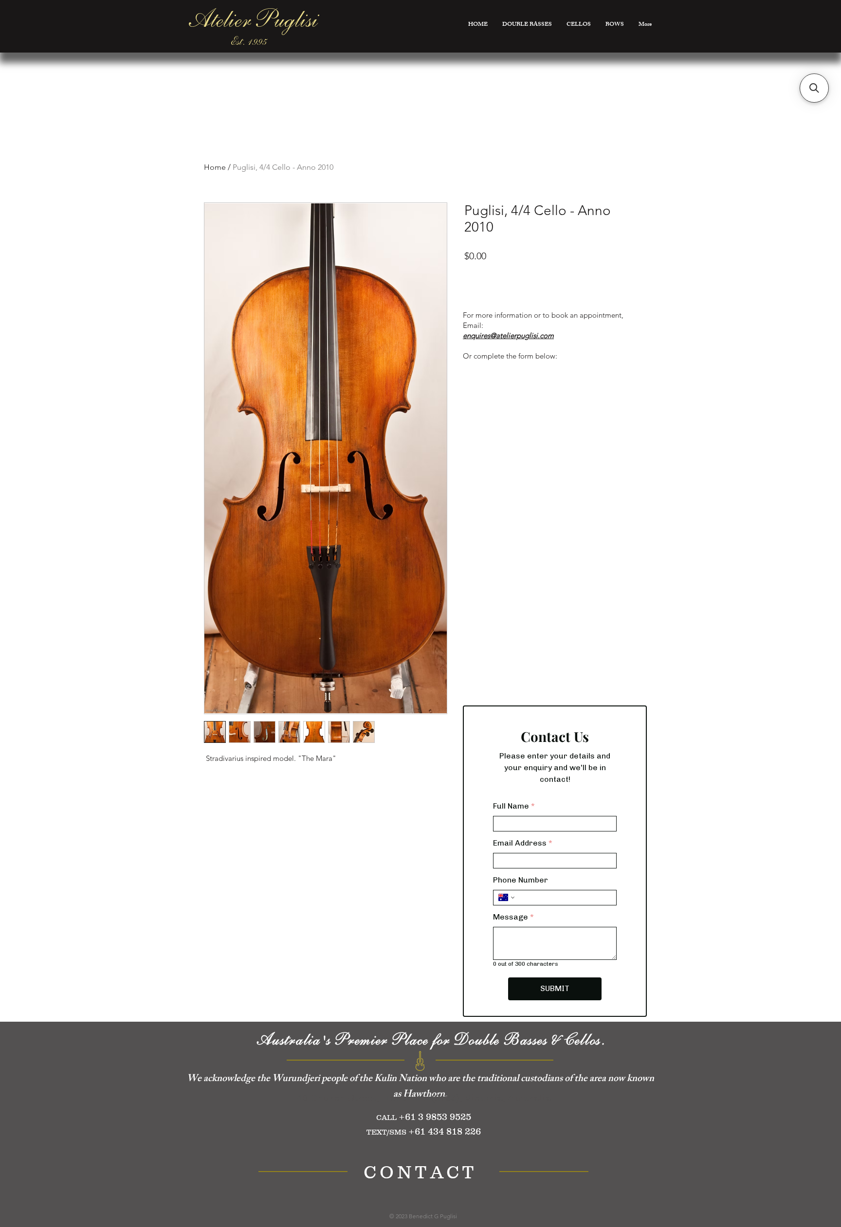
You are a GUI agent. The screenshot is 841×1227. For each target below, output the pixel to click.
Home (215, 167)
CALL (387, 1117)
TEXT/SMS (387, 1132)
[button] (814, 88)
